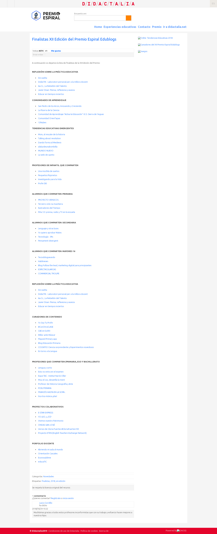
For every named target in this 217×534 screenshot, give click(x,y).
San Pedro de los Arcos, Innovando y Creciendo (59, 106)
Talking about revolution (49, 138)
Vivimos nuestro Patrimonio (50, 421)
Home (98, 26)
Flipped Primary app (47, 339)
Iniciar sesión (3, 3)
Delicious (119, 46)
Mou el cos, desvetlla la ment (51, 380)
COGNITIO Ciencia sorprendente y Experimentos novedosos (66, 347)
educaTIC (42, 461)
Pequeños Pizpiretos (47, 175)
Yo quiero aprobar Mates (49, 232)
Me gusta (56, 51)
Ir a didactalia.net (174, 26)
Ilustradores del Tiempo (49, 208)
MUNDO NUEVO (45, 150)
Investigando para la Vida (49, 179)
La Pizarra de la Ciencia (48, 110)
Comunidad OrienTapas (49, 118)
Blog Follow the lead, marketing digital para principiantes (64, 265)
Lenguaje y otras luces (48, 228)
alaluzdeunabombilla (47, 146)
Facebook (116, 46)
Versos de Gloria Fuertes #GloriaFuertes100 (58, 429)
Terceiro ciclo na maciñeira (50, 204)
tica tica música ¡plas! (47, 396)
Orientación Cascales (48, 453)
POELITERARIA (44, 388)
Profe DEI (42, 183)
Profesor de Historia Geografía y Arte (55, 384)
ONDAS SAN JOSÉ (46, 425)
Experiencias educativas (120, 26)
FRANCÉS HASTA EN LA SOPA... (52, 392)
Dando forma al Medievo (49, 142)
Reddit (126, 46)
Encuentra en (80, 13)
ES (213, 3)
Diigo (132, 46)
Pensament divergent (48, 241)
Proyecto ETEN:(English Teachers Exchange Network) (62, 433)
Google (110, 46)
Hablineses (43, 261)
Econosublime (44, 457)
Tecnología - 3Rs (45, 237)
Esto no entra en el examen (51, 372)
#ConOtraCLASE (45, 327)
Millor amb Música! (46, 335)
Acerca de (103, 531)
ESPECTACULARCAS (47, 269)
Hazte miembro (10, 3)
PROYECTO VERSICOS (48, 200)
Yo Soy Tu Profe (45, 323)
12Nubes (42, 122)
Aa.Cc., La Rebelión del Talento (52, 86)
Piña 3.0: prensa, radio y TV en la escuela (56, 212)
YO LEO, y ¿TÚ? (44, 417)
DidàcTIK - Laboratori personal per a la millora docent (63, 82)
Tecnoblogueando (46, 257)
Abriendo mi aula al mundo (50, 449)
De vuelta (42, 78)
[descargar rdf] (186, 29)
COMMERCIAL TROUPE (48, 273)
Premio (157, 26)
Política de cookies (89, 531)
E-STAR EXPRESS (45, 412)
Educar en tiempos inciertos (51, 94)
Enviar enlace (38, 55)
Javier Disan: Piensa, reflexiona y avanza (56, 90)
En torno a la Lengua (47, 351)
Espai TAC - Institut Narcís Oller (52, 376)
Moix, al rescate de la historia (51, 134)
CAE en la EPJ (44, 331)
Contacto (144, 26)
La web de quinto (46, 155)
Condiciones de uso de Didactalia (63, 531)
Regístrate (56, 498)
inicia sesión (68, 498)
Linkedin (123, 46)
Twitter (113, 46)
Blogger (129, 46)
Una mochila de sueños (48, 171)
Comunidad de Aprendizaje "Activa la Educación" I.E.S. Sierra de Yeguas (71, 114)
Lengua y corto (45, 368)
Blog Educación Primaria (49, 343)
